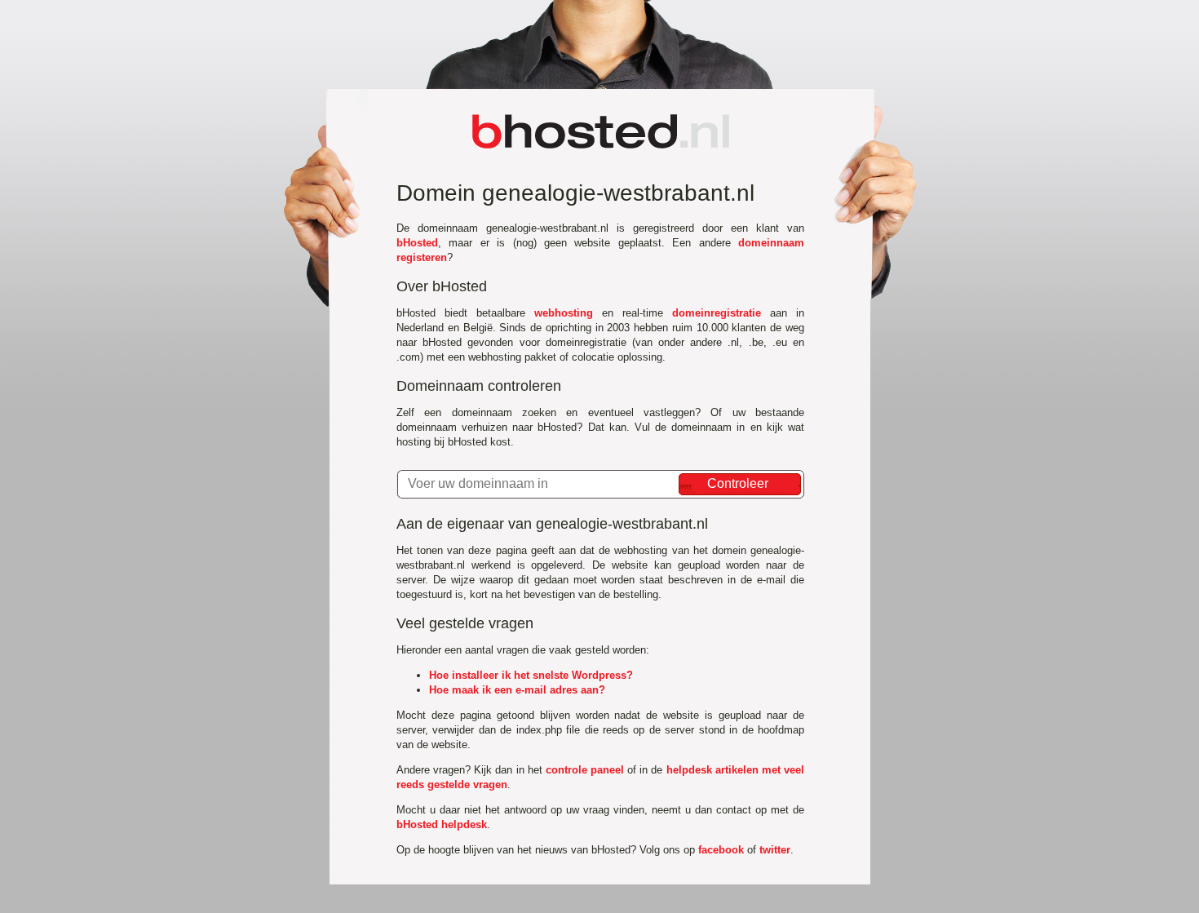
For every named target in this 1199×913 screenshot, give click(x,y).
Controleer (737, 483)
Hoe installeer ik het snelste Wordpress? (531, 675)
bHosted (417, 243)
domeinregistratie (716, 313)
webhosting (563, 313)
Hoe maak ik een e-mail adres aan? (517, 690)
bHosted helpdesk (441, 824)
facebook (721, 850)
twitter (774, 850)
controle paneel (585, 770)
